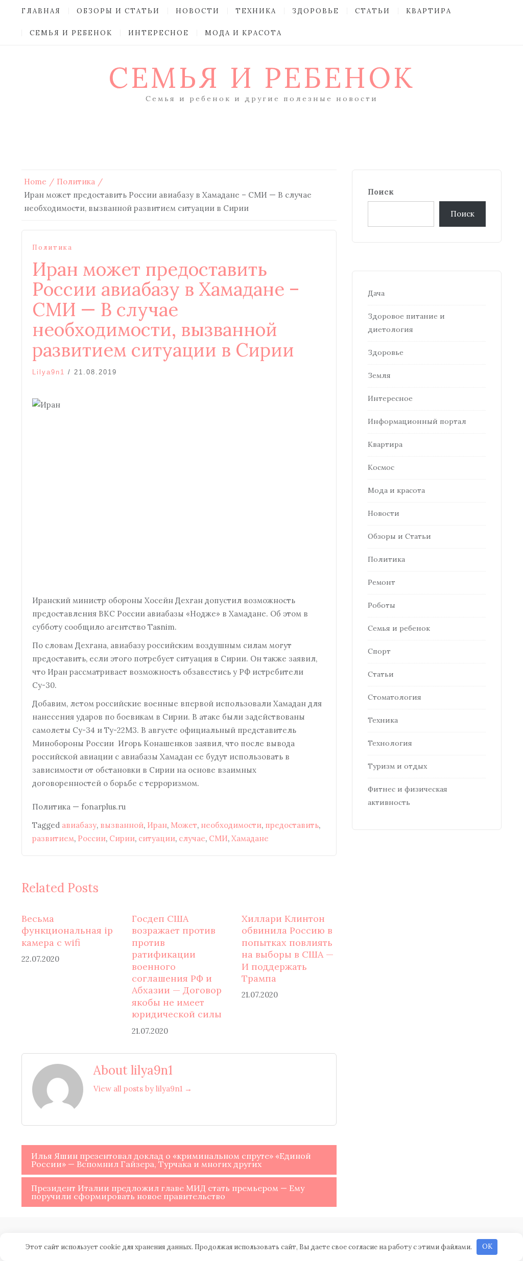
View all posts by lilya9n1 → (142, 1088)
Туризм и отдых (397, 766)
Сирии (122, 838)
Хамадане (250, 838)
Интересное (158, 33)
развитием (53, 838)
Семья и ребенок (71, 33)
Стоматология (394, 697)
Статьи (372, 11)
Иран (157, 825)
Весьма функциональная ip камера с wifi (67, 930)
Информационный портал (417, 421)
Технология (390, 743)
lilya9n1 (48, 372)
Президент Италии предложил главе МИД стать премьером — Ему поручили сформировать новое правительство (167, 1192)
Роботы (381, 605)
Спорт (379, 651)
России (92, 838)
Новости (198, 11)
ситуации (156, 838)
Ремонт (381, 582)
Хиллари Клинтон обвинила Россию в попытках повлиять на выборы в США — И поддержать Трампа (288, 948)
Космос (381, 467)
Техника (255, 11)
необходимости (231, 825)
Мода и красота (243, 33)
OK (487, 1246)
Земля (379, 375)
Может (184, 825)
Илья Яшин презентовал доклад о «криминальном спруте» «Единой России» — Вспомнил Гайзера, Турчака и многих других (171, 1160)
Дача (376, 293)
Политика (52, 247)
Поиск (381, 192)
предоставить (292, 825)
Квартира (428, 11)
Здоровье (315, 11)
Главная (41, 11)
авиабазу (79, 825)
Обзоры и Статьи (118, 11)
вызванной (122, 825)
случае (192, 838)
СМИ (218, 838)
